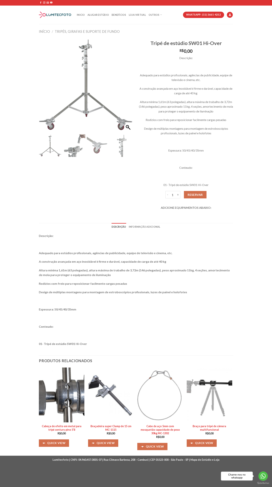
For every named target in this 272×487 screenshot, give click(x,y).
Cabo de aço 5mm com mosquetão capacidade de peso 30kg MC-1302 (160, 430)
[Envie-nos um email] (48, 2)
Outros (154, 14)
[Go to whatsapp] (263, 476)
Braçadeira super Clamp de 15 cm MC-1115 (110, 428)
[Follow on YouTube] (51, 2)
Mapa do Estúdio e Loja (204, 459)
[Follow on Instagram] (44, 2)
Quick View (56, 443)
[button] (128, 87)
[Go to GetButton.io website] (263, 483)
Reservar (195, 194)
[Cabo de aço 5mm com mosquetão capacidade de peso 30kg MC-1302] (160, 395)
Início (44, 31)
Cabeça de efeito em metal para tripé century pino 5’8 (61, 428)
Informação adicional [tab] (144, 226)
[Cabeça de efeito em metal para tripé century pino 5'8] (62, 395)
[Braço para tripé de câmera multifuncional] (209, 395)
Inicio (81, 14)
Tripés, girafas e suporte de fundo (87, 31)
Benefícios (119, 14)
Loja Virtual (137, 14)
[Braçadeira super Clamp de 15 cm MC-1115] (111, 395)
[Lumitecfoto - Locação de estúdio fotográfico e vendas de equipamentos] (55, 14)
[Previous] (39, 411)
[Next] (232, 411)
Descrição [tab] (119, 226)
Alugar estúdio (98, 14)
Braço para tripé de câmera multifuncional (209, 428)
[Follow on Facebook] (41, 2)
